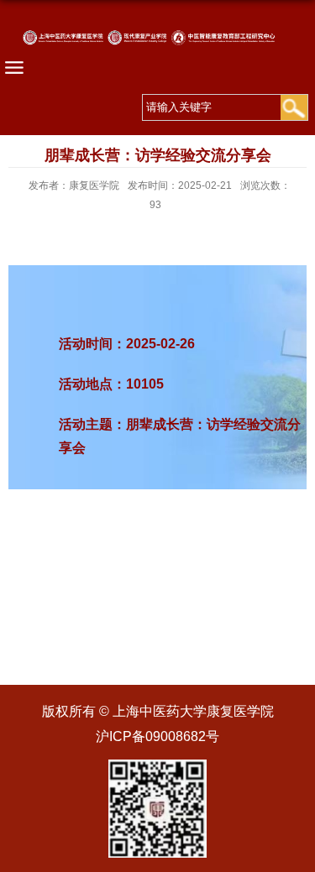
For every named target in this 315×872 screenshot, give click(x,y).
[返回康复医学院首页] (157, 49)
